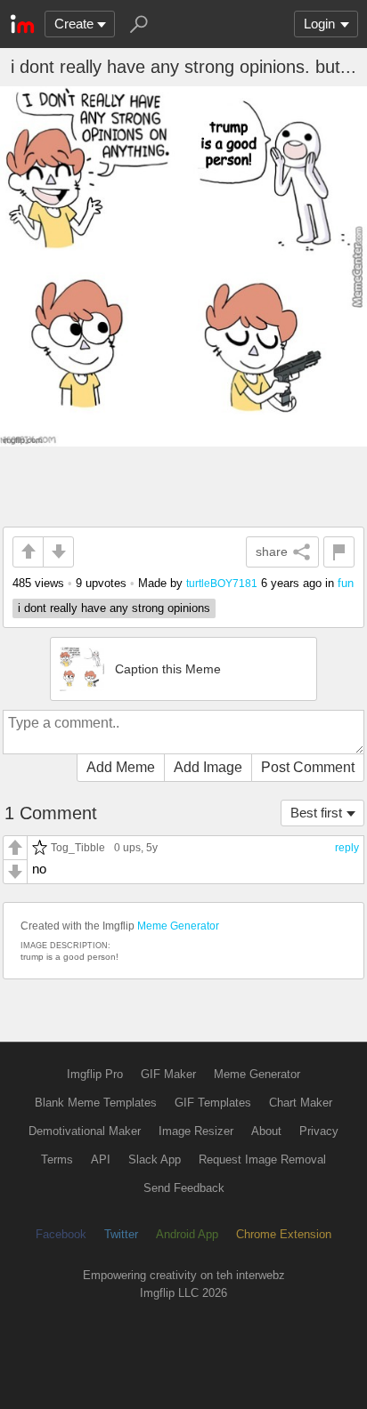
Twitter (121, 1234)
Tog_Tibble (78, 847)
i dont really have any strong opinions (114, 608)
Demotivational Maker (85, 1131)
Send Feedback (183, 1188)
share (272, 551)
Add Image (208, 767)
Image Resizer (196, 1131)
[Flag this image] (339, 552)
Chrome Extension (283, 1234)
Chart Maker (300, 1102)
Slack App (154, 1159)
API (100, 1159)
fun (346, 583)
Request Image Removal (262, 1159)
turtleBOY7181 (221, 583)
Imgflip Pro (95, 1074)
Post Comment (308, 767)
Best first (316, 812)
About (266, 1131)
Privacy (318, 1131)
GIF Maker (168, 1074)
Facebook (61, 1234)
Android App (187, 1234)
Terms (57, 1159)
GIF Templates (213, 1102)
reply (347, 847)
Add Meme (120, 767)
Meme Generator (178, 926)
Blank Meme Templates (96, 1102)
